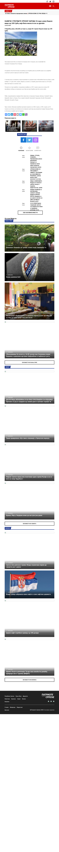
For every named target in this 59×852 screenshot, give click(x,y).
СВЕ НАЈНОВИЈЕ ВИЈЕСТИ (30, 212)
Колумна (7, 701)
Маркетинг (20, 707)
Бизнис (24, 699)
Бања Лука (18, 696)
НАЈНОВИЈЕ (21, 150)
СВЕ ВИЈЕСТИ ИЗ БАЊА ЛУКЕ (29, 362)
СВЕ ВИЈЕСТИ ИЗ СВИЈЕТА (29, 523)
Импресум (12, 707)
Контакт (7, 710)
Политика (7, 699)
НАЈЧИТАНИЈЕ (29, 150)
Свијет (19, 699)
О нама (6, 707)
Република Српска (9, 696)
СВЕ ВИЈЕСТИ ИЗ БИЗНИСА (29, 679)
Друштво (25, 696)
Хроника (13, 699)
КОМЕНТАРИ (37, 150)
